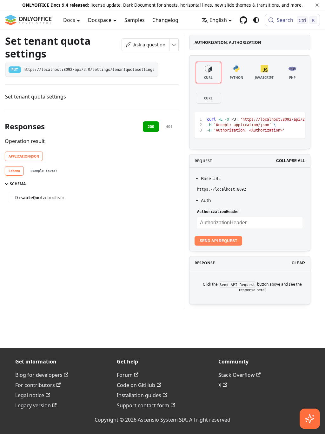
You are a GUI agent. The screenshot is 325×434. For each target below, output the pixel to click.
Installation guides (139, 395)
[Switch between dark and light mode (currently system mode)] (256, 20)
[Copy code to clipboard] (286, 119)
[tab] (14, 171)
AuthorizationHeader (218, 211)
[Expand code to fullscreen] (297, 119)
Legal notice (29, 395)
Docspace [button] (99, 20)
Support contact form (143, 405)
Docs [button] (69, 20)
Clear (298, 263)
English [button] (218, 20)
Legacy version (33, 405)
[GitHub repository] (243, 20)
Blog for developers (39, 374)
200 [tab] (151, 126)
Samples (134, 20)
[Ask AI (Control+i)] (310, 419)
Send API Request (218, 241)
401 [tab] (169, 126)
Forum (125, 374)
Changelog (165, 20)
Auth (206, 200)
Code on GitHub (136, 385)
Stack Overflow (236, 374)
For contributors (35, 385)
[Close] (317, 5)
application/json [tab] (24, 156)
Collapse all (290, 161)
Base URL (211, 178)
